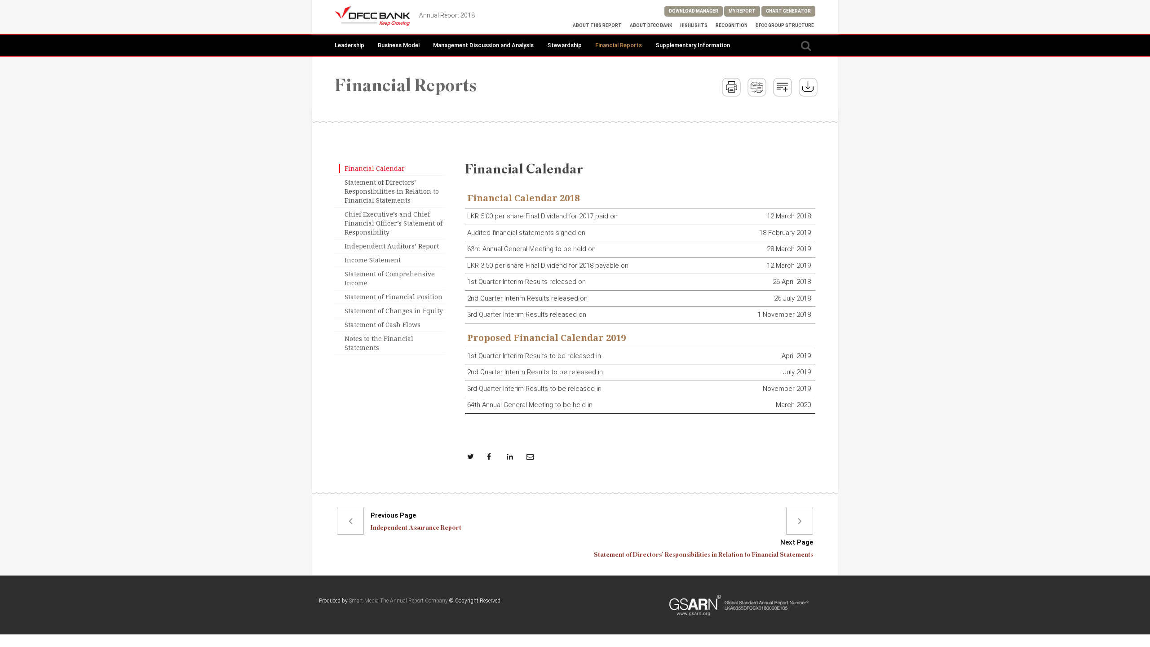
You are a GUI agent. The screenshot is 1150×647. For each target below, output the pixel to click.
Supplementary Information (692, 45)
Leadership (349, 45)
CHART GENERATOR (788, 11)
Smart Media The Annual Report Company (398, 601)
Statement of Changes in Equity (394, 311)
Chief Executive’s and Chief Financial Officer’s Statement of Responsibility (393, 223)
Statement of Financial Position (393, 297)
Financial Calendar (375, 168)
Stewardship (564, 45)
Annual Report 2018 (447, 15)
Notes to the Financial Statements (379, 343)
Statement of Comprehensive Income (390, 278)
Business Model (399, 45)
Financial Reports (618, 45)
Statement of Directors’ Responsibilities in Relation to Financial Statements (392, 191)
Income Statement (373, 260)
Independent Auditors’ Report (392, 246)
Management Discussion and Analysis (483, 45)
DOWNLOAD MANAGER (693, 11)
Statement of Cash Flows (382, 324)
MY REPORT (742, 11)
